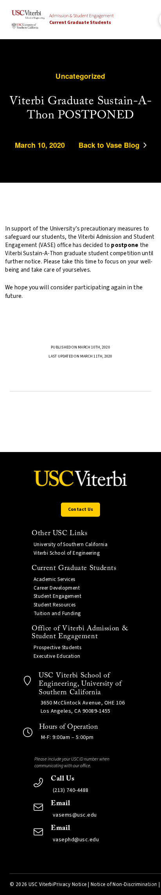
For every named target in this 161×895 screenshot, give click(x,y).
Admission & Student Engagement (81, 19)
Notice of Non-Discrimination (124, 884)
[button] (80, 510)
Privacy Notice (70, 884)
